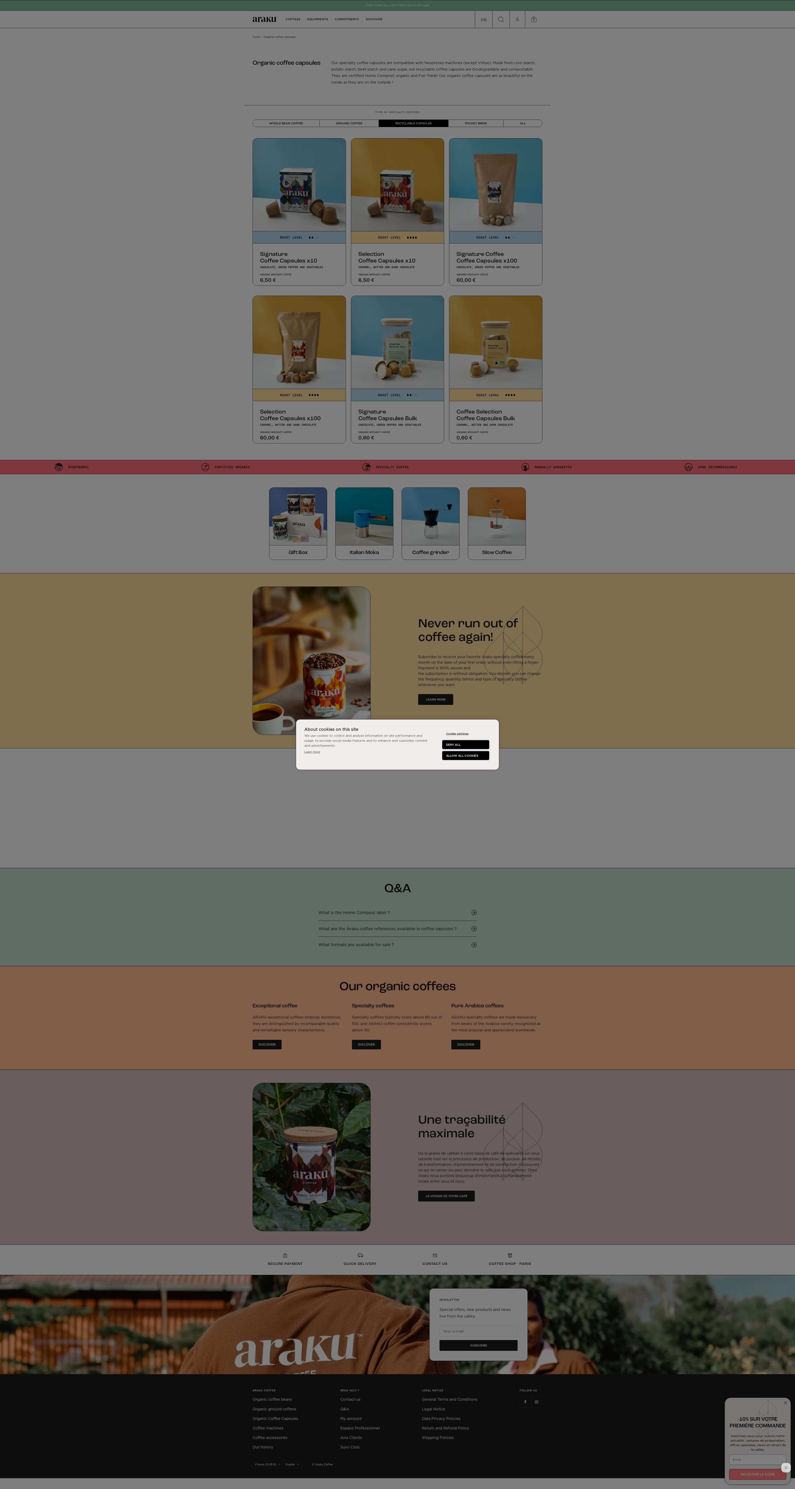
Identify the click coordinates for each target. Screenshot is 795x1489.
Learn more (312, 751)
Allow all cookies (462, 755)
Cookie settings (457, 733)
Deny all (453, 744)
